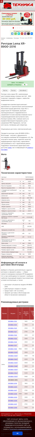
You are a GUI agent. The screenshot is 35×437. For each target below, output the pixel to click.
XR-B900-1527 (12, 331)
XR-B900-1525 (12, 328)
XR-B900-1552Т (13, 373)
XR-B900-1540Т (13, 355)
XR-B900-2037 (12, 404)
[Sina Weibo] (22, 33)
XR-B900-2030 (12, 393)
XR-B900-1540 (12, 349)
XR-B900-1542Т (13, 359)
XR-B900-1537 (12, 345)
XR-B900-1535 (12, 342)
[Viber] (25, 33)
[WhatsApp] (15, 33)
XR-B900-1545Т (13, 362)
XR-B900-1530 (12, 335)
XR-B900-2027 (12, 390)
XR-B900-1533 (12, 338)
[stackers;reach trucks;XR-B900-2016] (25, 85)
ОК (17, 433)
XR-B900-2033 (12, 397)
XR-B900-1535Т (13, 352)
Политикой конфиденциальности (20, 429)
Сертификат (23, 90)
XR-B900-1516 (12, 321)
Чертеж (5, 90)
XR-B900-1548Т (13, 366)
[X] (28, 33)
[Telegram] (12, 33)
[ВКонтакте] (31, 33)
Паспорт (13, 90)
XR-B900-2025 (12, 387)
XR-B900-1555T (13, 376)
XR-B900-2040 (12, 407)
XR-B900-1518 (12, 324)
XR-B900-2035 (12, 400)
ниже (10, 147)
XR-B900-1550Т (13, 369)
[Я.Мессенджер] (18, 33)
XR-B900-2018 (12, 383)
